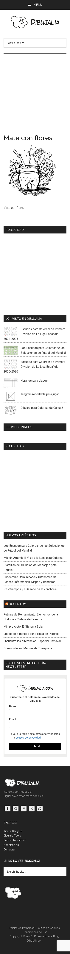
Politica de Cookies (48, 927)
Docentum (17, 604)
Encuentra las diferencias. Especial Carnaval (32, 641)
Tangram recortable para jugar (40, 394)
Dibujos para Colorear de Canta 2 (42, 408)
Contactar (9, 849)
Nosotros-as (11, 844)
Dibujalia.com (35, 940)
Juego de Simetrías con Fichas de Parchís (31, 634)
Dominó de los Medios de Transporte (28, 648)
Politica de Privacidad (22, 927)
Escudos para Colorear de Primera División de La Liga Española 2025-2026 (34, 366)
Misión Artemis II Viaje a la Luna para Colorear (33, 558)
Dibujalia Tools (12, 835)
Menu (37, 5)
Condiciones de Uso (35, 932)
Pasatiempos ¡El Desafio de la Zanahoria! (30, 589)
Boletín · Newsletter (15, 840)
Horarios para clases (34, 380)
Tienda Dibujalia (13, 831)
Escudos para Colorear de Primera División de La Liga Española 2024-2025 (34, 334)
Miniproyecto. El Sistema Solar (23, 626)
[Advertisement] (35, 90)
